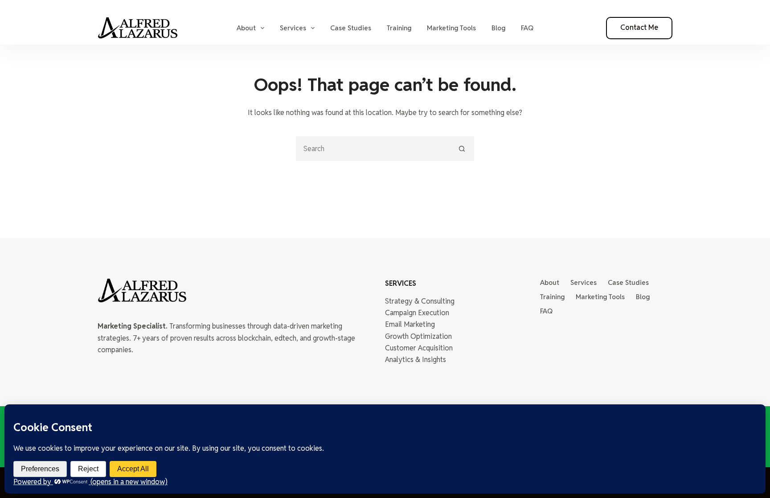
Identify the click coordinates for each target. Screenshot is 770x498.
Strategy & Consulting (420, 301)
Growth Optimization (418, 336)
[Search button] (462, 148)
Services (293, 28)
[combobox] (374, 148)
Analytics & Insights (415, 359)
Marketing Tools (451, 28)
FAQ (527, 28)
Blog (498, 28)
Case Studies (350, 28)
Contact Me (639, 27)
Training (399, 28)
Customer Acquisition (419, 348)
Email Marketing (410, 324)
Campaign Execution (417, 312)
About (246, 28)
